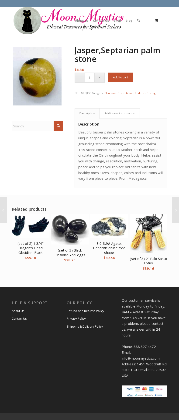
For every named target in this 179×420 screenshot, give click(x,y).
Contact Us (19, 318)
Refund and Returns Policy (85, 311)
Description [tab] (87, 113)
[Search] (138, 20)
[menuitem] (82, 20)
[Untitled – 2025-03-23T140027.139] (68, 20)
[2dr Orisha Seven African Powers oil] (175, 210)
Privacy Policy (76, 318)
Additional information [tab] (119, 113)
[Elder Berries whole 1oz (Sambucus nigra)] (3, 210)
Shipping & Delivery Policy (85, 326)
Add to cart (120, 77)
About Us (18, 311)
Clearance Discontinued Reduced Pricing (129, 93)
